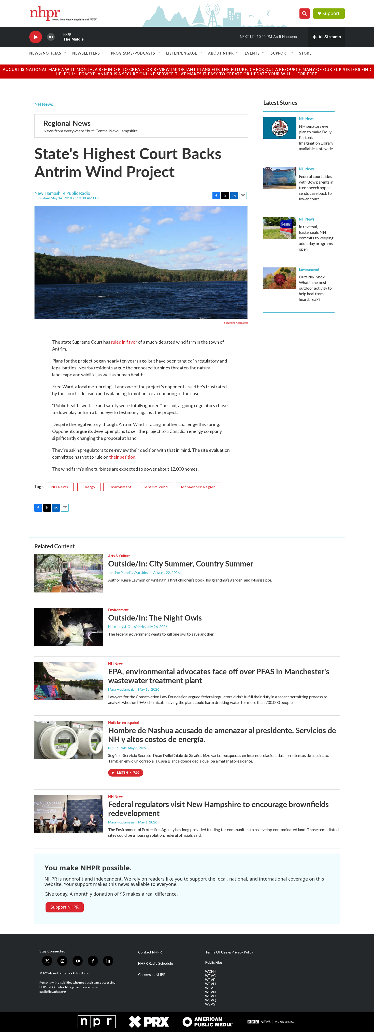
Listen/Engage (181, 53)
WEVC (210, 976)
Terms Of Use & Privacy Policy (229, 952)
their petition (122, 457)
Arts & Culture (119, 555)
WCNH (210, 972)
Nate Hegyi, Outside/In (126, 626)
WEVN (210, 992)
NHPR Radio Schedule (155, 963)
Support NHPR (65, 907)
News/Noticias (45, 53)
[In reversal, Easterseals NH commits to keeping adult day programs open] (279, 228)
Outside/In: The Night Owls (155, 617)
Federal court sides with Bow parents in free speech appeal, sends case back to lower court (316, 187)
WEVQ (210, 1000)
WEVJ (209, 988)
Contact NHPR (150, 952)
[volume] (51, 37)
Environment (120, 487)
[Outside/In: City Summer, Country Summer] (68, 573)
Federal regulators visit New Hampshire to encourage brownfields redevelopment (218, 808)
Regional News (67, 123)
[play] (36, 37)
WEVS (210, 1004)
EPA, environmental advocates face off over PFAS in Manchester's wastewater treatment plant (218, 676)
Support (331, 13)
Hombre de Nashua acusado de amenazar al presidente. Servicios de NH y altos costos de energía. (222, 734)
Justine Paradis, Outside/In (130, 572)
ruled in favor (124, 342)
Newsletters (86, 53)
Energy (89, 487)
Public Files (214, 962)
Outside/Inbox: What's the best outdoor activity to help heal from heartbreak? (315, 288)
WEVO (210, 996)
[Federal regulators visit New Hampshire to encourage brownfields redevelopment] (68, 814)
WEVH (210, 984)
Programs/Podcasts (133, 53)
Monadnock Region (198, 487)
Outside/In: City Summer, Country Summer (180, 563)
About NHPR (221, 53)
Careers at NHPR (151, 975)
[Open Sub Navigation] (65, 53)
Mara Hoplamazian (122, 689)
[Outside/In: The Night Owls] (68, 627)
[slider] (59, 37)
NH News (43, 104)
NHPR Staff (117, 748)
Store (305, 53)
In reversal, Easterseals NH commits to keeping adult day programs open (316, 237)
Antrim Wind (156, 487)
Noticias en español (123, 722)
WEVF (210, 980)
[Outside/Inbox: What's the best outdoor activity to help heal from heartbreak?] (279, 278)
